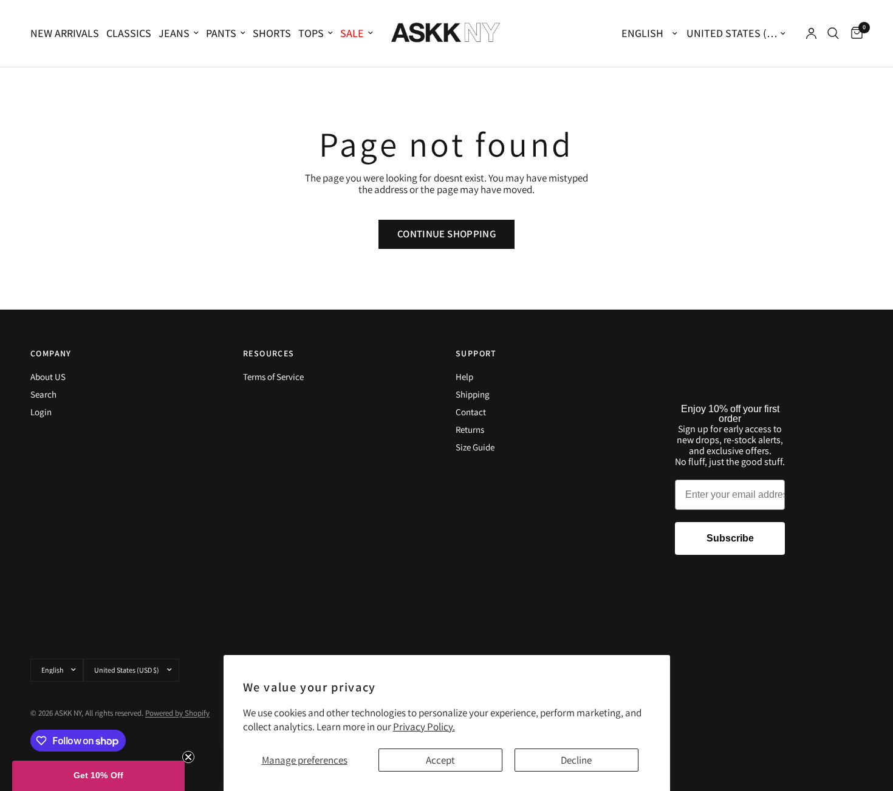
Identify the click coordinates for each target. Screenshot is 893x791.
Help (464, 376)
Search (43, 394)
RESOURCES (269, 353)
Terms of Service (273, 376)
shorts (272, 33)
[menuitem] (66, 34)
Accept (440, 760)
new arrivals (64, 33)
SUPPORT (476, 353)
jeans (174, 33)
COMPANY (51, 353)
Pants (221, 33)
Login (41, 412)
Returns (470, 429)
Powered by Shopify (177, 713)
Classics (128, 33)
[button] (98, 776)
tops (311, 33)
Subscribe (730, 538)
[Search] (833, 33)
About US (48, 376)
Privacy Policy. (424, 726)
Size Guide (475, 447)
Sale (352, 33)
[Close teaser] (188, 757)
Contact (471, 412)
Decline (576, 760)
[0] (854, 33)
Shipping (473, 394)
